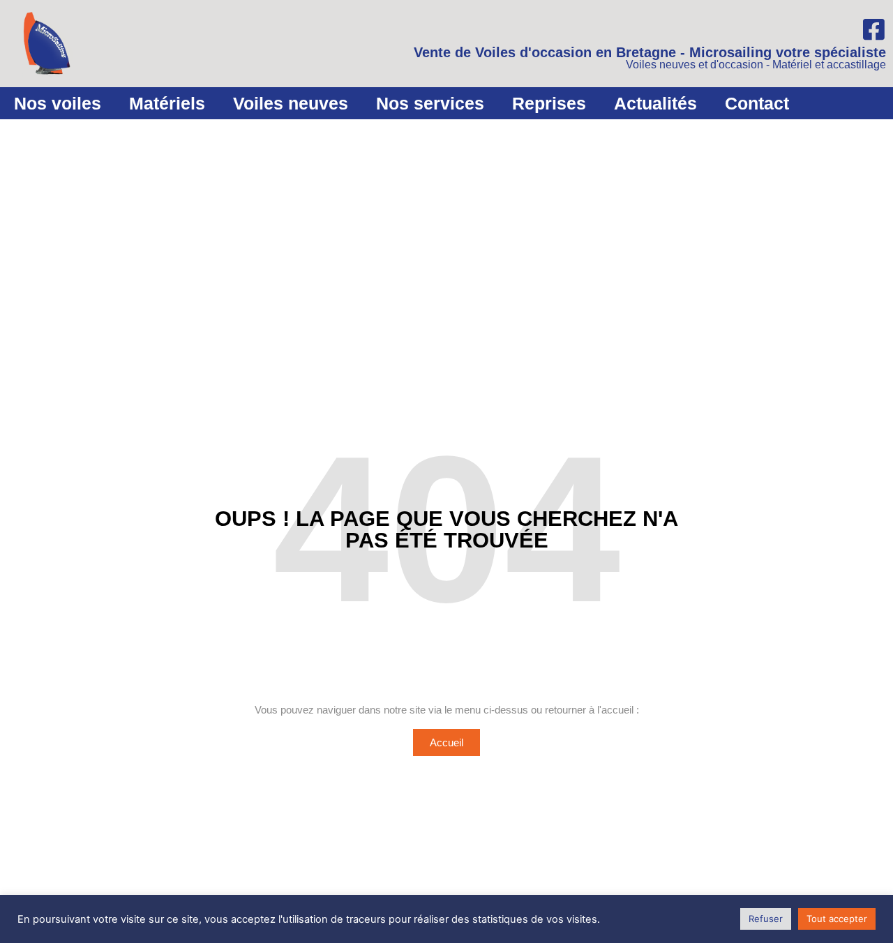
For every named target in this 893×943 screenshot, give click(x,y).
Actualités (655, 103)
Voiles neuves (290, 103)
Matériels (167, 103)
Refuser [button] (766, 918)
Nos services (430, 103)
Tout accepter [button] (836, 918)
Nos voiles (57, 103)
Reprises (549, 103)
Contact (757, 103)
